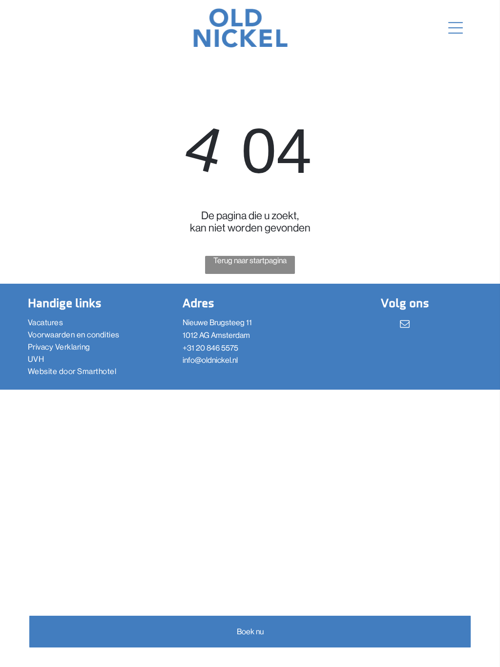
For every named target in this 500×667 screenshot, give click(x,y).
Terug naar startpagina (250, 260)
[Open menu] (455, 28)
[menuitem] (95, 322)
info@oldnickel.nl (210, 360)
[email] (404, 325)
